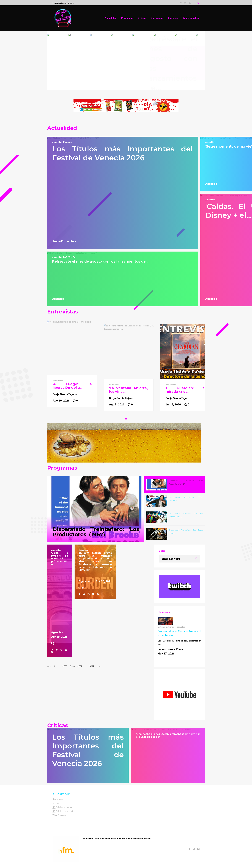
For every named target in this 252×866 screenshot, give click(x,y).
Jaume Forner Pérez (65, 241)
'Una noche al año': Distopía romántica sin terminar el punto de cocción (168, 735)
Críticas (142, 18)
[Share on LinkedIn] (66, 650)
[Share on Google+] (61, 650)
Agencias (58, 298)
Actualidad (111, 18)
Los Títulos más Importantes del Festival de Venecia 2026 (122, 153)
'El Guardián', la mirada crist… (185, 390)
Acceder (56, 803)
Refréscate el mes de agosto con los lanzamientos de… (100, 261)
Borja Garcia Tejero (65, 394)
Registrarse (57, 799)
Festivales (180, 627)
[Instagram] (190, 2)
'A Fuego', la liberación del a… (72, 386)
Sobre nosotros (191, 18)
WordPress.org (59, 815)
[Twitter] (185, 2)
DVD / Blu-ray (69, 257)
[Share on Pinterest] (52, 652)
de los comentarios (63, 811)
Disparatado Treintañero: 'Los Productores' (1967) (95, 532)
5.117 (92, 666)
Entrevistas (157, 18)
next (99, 666)
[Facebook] (181, 2)
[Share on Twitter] (57, 650)
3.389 (64, 666)
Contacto (173, 18)
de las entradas (62, 807)
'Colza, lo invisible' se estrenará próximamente (59, 558)
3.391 (79, 666)
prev (49, 666)
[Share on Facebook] (52, 650)
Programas (127, 18)
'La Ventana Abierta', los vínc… (128, 390)
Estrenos (67, 142)
